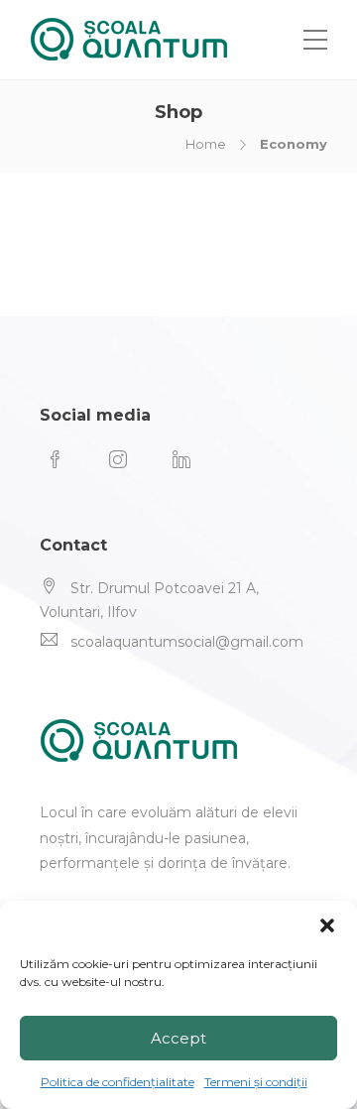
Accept (178, 1038)
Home (205, 144)
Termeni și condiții (255, 1081)
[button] (327, 925)
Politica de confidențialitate (117, 1081)
